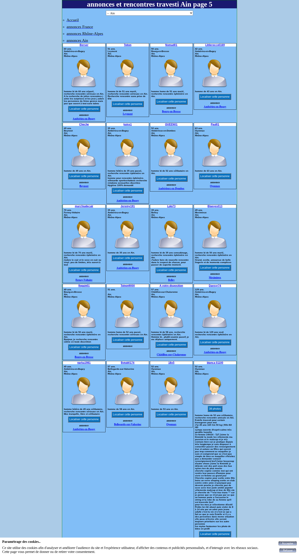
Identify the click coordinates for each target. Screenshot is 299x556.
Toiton (127, 45)
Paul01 (215, 124)
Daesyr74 (215, 285)
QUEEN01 (171, 124)
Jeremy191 (128, 206)
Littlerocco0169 (215, 45)
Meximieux (215, 277)
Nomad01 (171, 45)
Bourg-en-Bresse (171, 111)
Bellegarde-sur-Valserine (127, 424)
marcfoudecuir (84, 206)
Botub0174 (127, 362)
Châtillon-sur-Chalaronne (171, 354)
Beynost (83, 186)
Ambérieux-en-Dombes (171, 188)
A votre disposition (171, 285)
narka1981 (84, 362)
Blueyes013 (215, 206)
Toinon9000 (128, 285)
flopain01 (84, 285)
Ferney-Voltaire (84, 280)
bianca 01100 (215, 362)
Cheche (84, 124)
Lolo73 (171, 206)
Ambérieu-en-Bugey (84, 118)
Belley (171, 280)
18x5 (171, 362)
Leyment (128, 114)
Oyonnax (215, 186)
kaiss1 (127, 124)
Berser (84, 45)
